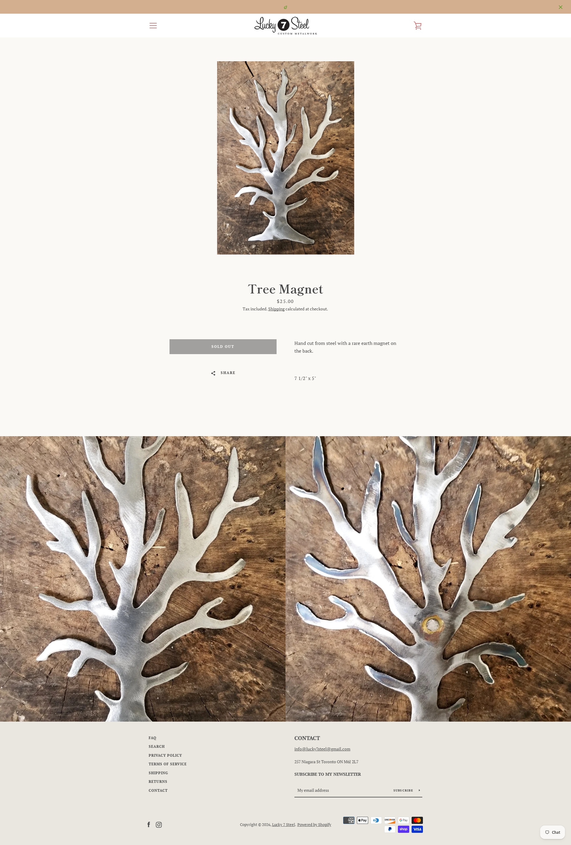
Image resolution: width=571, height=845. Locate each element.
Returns (158, 781)
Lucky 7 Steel (283, 824)
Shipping (276, 309)
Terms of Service (168, 764)
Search (157, 746)
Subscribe (404, 790)
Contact (158, 790)
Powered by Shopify (314, 824)
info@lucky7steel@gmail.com (322, 749)
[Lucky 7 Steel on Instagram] (159, 824)
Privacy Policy (165, 755)
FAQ (152, 738)
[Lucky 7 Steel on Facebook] (149, 824)
